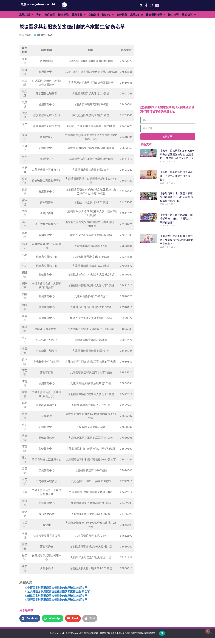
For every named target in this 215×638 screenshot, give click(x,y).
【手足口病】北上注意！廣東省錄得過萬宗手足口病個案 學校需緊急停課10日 (176, 197)
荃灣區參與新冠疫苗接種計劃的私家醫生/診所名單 (57, 599)
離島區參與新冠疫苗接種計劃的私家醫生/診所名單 (57, 595)
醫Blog (106, 14)
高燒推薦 (122, 14)
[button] (141, 5)
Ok (162, 633)
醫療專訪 (63, 14)
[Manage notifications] (207, 631)
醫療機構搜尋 (154, 14)
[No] (211, 633)
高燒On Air (136, 14)
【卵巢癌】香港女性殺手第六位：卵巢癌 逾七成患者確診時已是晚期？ (176, 240)
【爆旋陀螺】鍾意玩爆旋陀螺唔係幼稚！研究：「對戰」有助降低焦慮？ (176, 218)
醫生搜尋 (173, 14)
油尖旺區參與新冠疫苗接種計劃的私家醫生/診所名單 (58, 591)
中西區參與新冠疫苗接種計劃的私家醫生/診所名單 (57, 587)
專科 (39, 14)
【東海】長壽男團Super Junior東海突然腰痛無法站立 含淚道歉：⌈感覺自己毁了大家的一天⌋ (177, 154)
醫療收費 (77, 14)
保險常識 (94, 14)
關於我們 (187, 14)
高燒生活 (24, 14)
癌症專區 (49, 14)
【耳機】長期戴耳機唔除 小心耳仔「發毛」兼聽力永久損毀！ (176, 176)
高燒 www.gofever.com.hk (38, 4)
